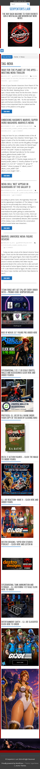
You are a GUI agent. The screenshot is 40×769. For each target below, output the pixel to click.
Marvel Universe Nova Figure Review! (17, 237)
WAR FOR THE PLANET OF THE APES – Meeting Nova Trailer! (19, 71)
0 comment (15, 81)
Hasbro (14, 128)
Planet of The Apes (12, 78)
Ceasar (34, 76)
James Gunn (24, 193)
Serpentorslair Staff (21, 76)
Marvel (20, 128)
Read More (7, 111)
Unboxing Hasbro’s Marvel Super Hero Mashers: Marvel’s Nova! (19, 121)
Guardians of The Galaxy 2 (10, 193)
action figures (6, 128)
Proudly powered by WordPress (12, 763)
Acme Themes (21, 766)
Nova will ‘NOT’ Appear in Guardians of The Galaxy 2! (16, 185)
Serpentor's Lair (20, 9)
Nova (3, 78)
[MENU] (2, 50)
